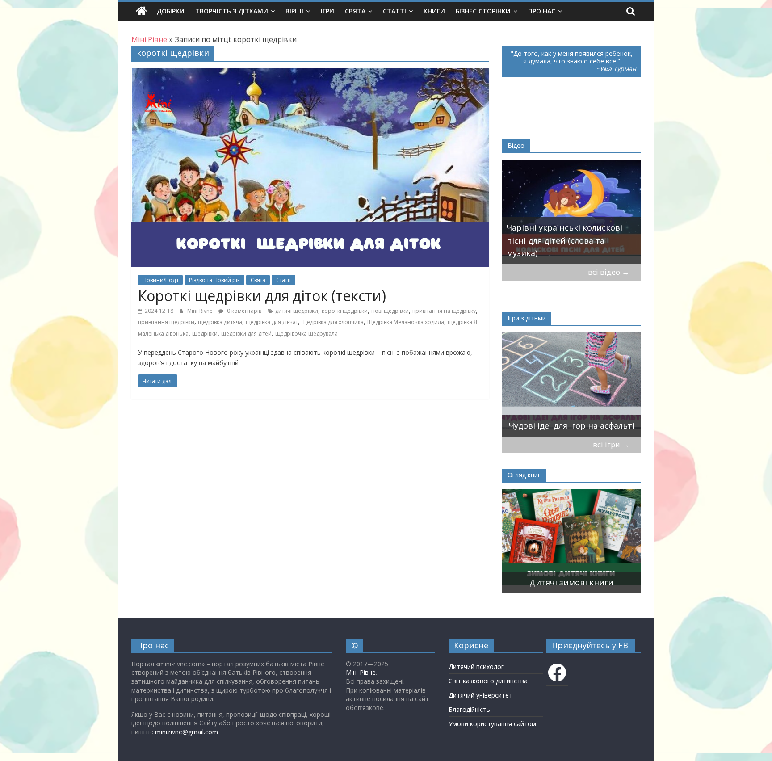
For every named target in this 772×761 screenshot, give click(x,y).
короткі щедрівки (345, 311)
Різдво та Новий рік (214, 280)
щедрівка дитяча (220, 322)
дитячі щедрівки (296, 311)
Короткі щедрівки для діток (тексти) (262, 295)
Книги (434, 11)
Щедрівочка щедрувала (306, 333)
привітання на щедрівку (444, 311)
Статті (394, 11)
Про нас (541, 11)
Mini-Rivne (200, 311)
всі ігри (611, 444)
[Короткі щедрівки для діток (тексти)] (310, 74)
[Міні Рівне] (141, 11)
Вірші (294, 11)
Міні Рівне (361, 672)
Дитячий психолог (476, 666)
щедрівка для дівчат (272, 322)
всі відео (608, 272)
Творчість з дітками (231, 11)
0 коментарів (243, 311)
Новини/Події (160, 280)
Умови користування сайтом (492, 723)
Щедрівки (205, 333)
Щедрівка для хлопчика (333, 322)
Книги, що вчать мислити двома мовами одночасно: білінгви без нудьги (560, 569)
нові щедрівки (390, 311)
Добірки (171, 11)
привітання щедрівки (166, 322)
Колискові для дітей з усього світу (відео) (564, 247)
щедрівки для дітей (246, 333)
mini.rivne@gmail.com (186, 731)
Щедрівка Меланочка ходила (405, 322)
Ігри (327, 11)
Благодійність (469, 709)
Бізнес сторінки (483, 11)
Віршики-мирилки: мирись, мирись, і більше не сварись (564, 419)
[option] (571, 212)
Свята (355, 11)
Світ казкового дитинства (488, 681)
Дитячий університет (480, 695)
